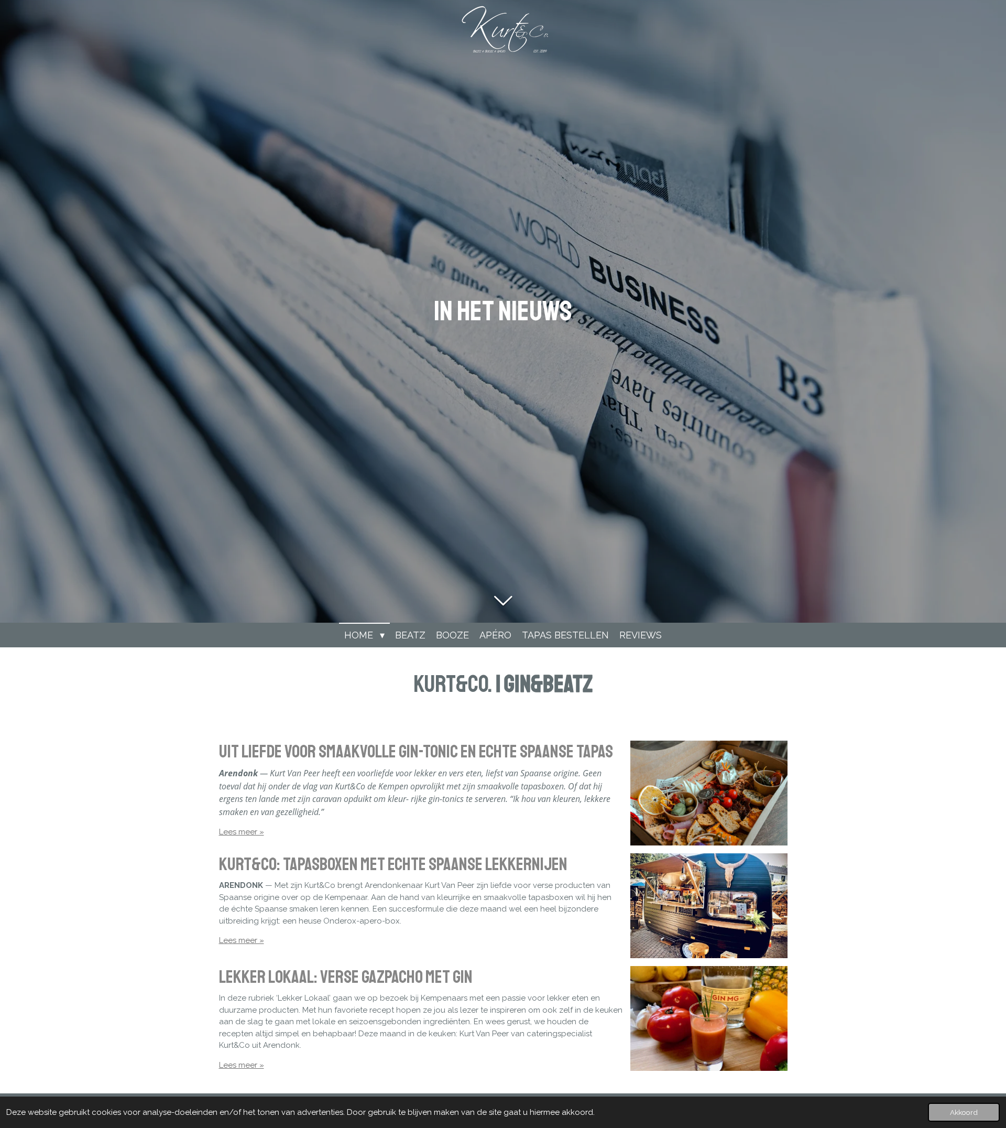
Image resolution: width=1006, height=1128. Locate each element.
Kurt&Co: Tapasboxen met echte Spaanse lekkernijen (393, 864)
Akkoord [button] (964, 1112)
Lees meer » (241, 832)
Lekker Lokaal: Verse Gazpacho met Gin (346, 977)
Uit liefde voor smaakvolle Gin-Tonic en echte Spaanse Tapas (416, 752)
